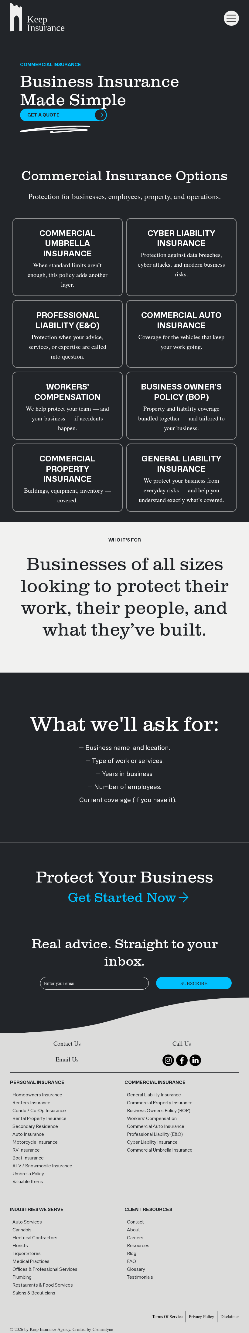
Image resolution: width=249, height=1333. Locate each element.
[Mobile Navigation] (231, 18)
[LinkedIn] (195, 1060)
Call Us (181, 1043)
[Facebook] (182, 1060)
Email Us (67, 1059)
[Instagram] (168, 1060)
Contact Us (67, 1043)
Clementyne (103, 1329)
